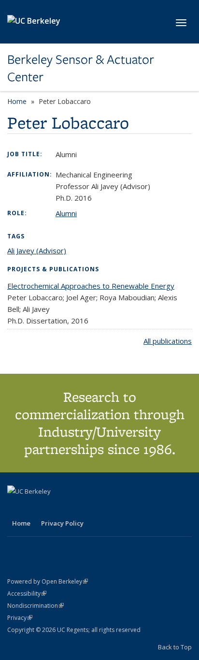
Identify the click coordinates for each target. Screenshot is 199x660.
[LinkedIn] (35, 507)
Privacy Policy (62, 523)
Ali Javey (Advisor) (36, 250)
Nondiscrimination (35, 605)
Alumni (66, 213)
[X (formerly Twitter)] (16, 507)
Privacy (19, 618)
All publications (167, 341)
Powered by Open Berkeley (47, 581)
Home (17, 101)
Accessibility (26, 593)
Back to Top (175, 647)
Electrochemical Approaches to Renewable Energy (90, 286)
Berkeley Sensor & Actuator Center (80, 68)
